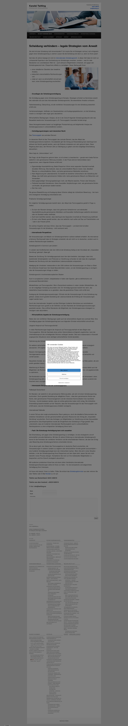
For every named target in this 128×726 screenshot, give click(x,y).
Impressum (67, 382)
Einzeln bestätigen (64, 378)
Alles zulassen (64, 370)
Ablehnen (64, 374)
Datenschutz (61, 382)
